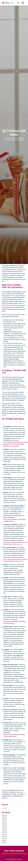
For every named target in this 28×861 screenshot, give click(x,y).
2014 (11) (4, 838)
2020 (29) (4, 827)
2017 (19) (4, 832)
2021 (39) (4, 825)
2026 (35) (4, 815)
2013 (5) (4, 840)
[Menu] (22, 3)
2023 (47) (4, 821)
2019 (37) (4, 829)
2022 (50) (4, 823)
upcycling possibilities (17, 555)
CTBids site (5, 305)
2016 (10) (4, 834)
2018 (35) (4, 831)
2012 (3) (4, 842)
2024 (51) (4, 819)
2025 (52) (4, 817)
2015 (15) (4, 836)
